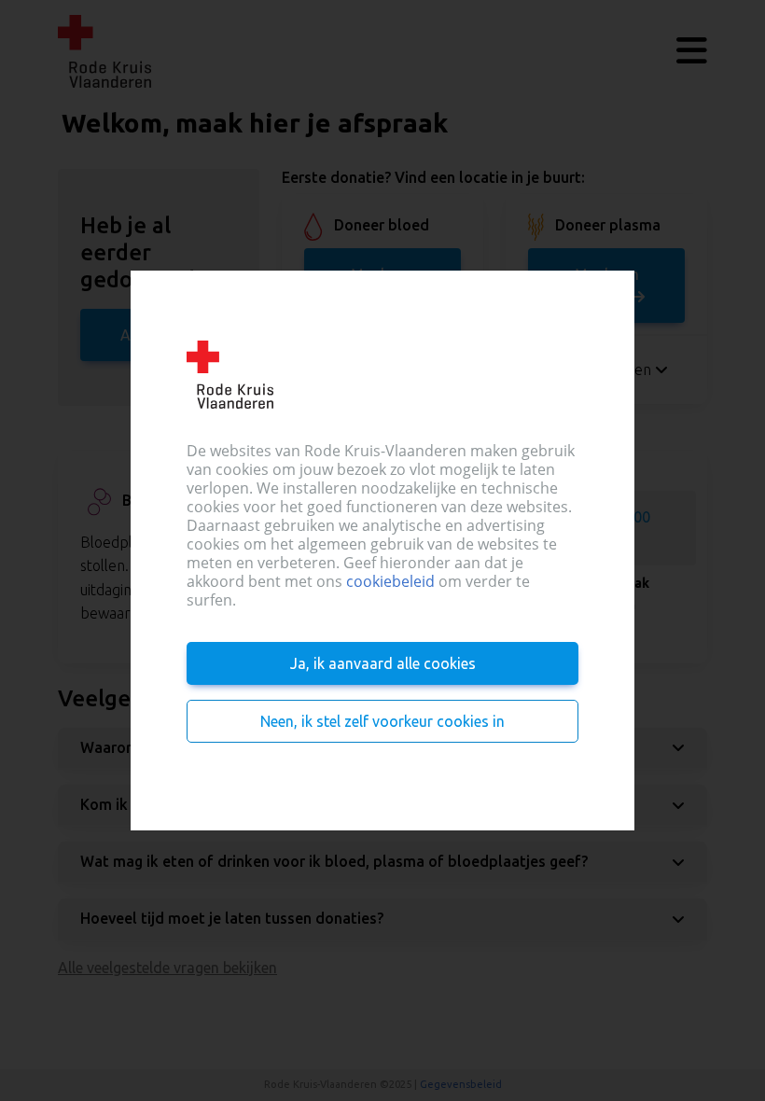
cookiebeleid (390, 581)
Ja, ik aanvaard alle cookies (383, 663)
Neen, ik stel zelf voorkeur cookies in (382, 721)
